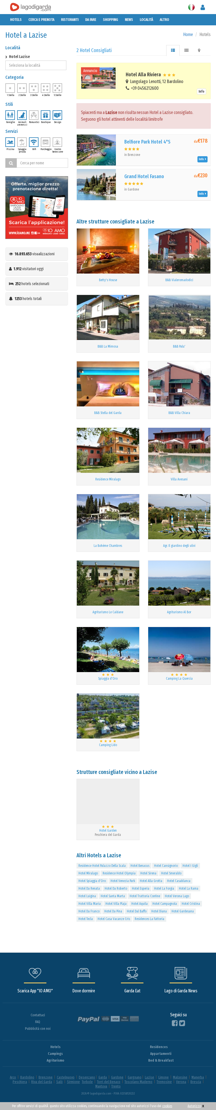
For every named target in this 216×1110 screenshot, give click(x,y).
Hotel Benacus (139, 866)
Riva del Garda (41, 1082)
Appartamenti (160, 1053)
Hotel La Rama (188, 888)
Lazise (149, 1077)
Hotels (16, 19)
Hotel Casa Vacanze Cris (114, 919)
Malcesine (180, 1077)
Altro (164, 19)
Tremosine (164, 1082)
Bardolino (27, 1077)
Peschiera (20, 1082)
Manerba (198, 1077)
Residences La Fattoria (149, 919)
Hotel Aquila (139, 904)
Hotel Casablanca (178, 881)
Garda (102, 1077)
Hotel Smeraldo (171, 873)
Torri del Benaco (108, 1082)
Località (146, 19)
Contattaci (38, 1015)
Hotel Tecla (85, 919)
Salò (59, 1082)
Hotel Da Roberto (116, 888)
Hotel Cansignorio (166, 866)
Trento (116, 1086)
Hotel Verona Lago (177, 896)
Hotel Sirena (148, 873)
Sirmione (73, 1082)
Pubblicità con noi (38, 1028)
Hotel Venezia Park (123, 881)
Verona (181, 1082)
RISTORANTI (69, 19)
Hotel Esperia (140, 888)
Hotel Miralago (88, 873)
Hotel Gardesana (183, 911)
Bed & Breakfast (161, 1060)
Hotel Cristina (191, 904)
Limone (163, 1077)
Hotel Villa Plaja (116, 904)
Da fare (90, 19)
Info (201, 91)
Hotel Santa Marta (113, 896)
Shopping (110, 19)
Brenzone (46, 1077)
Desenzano (87, 1077)
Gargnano (134, 1077)
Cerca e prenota (41, 19)
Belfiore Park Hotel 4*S (147, 142)
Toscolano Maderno (138, 1082)
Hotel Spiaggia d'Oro (92, 881)
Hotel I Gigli (190, 866)
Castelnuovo (66, 1077)
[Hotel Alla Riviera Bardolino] (99, 78)
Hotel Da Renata (89, 888)
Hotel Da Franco (89, 911)
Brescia (195, 1082)
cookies (167, 1106)
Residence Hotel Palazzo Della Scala (102, 866)
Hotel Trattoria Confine (145, 896)
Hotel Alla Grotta (151, 881)
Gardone (117, 1077)
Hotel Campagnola (164, 904)
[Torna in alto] (200, 1094)
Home (188, 34)
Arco (13, 1077)
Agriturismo (55, 1060)
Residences (159, 1047)
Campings (55, 1053)
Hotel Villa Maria (89, 904)
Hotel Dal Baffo (137, 911)
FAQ (37, 1022)
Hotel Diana (159, 911)
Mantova (101, 1086)
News (129, 19)
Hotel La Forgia (164, 888)
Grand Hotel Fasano (144, 176)
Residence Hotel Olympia (119, 873)
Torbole (87, 1082)
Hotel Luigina (87, 896)
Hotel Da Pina (113, 911)
